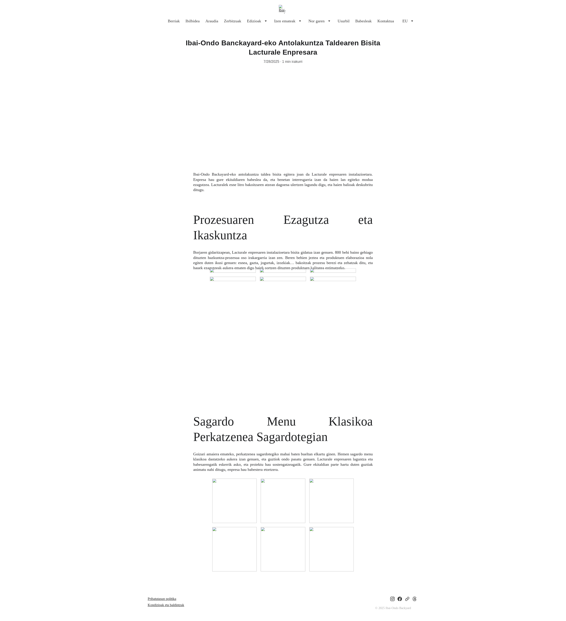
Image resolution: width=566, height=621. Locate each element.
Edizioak (254, 21)
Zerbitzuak (232, 21)
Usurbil (344, 21)
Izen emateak (284, 21)
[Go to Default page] (407, 599)
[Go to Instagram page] (392, 599)
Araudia (211, 21)
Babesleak (363, 21)
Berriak (174, 21)
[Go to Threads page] (414, 599)
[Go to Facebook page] (400, 599)
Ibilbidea (192, 21)
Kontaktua (385, 21)
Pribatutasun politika (162, 599)
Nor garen (316, 21)
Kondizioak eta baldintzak (166, 605)
